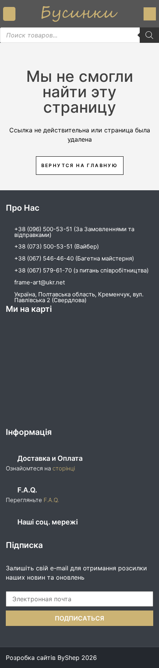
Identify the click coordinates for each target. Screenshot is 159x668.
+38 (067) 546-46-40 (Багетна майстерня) (74, 258)
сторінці (63, 468)
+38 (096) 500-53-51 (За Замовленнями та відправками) (74, 231)
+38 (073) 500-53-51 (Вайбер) (56, 246)
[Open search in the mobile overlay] (79, 35)
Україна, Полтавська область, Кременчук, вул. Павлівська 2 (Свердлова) (79, 297)
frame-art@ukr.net (39, 282)
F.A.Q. (51, 500)
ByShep (69, 657)
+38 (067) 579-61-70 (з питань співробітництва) (81, 270)
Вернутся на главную (79, 165)
